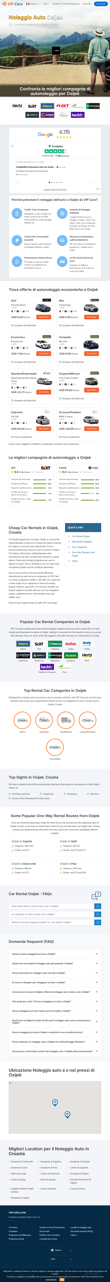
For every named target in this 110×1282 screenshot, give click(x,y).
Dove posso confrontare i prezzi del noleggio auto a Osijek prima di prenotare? (52, 1051)
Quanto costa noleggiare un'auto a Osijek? (34, 954)
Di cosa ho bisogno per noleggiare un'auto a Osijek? (38, 982)
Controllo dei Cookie (48, 1239)
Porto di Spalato (48, 1180)
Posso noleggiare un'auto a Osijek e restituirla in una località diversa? (47, 1032)
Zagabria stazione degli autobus (22, 1190)
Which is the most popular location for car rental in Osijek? (41, 922)
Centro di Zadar (18, 1180)
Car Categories (79, 547)
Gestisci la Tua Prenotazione (66, 4)
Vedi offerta (44, 317)
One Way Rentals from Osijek (83, 554)
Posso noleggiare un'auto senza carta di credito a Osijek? (41, 1011)
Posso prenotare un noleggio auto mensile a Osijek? (38, 973)
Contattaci (13, 1231)
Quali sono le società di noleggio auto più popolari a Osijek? (42, 963)
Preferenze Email (16, 1239)
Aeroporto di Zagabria (51, 1161)
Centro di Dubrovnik (50, 1174)
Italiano (34, 4)
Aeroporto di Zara (19, 1167)
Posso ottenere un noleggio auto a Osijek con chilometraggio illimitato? (48, 1041)
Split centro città (18, 1174)
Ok (62, 1280)
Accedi (102, 4)
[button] (55, 1103)
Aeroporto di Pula (49, 1167)
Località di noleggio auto (80, 1227)
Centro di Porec (77, 1189)
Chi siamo (13, 1227)
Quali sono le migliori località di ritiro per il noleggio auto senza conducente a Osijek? (51, 1021)
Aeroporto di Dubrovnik (22, 1161)
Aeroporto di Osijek (20, 1198)
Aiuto (85, 4)
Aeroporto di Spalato (80, 1161)
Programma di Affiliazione (20, 1235)
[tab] (55, 906)
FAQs (75, 561)
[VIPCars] (10, 24)
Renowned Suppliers (82, 541)
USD (45, 4)
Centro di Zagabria (79, 1167)
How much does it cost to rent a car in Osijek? (35, 906)
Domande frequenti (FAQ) (81, 1231)
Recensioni (44, 1231)
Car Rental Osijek (81, 536)
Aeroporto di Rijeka (79, 1174)
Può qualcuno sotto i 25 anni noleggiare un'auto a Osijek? (41, 1001)
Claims (73, 1235)
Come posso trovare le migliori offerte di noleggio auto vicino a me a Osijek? (51, 992)
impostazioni (51, 1280)
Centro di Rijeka (48, 1189)
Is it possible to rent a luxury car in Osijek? (33, 914)
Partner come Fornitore (50, 1235)
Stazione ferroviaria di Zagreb (80, 1181)
